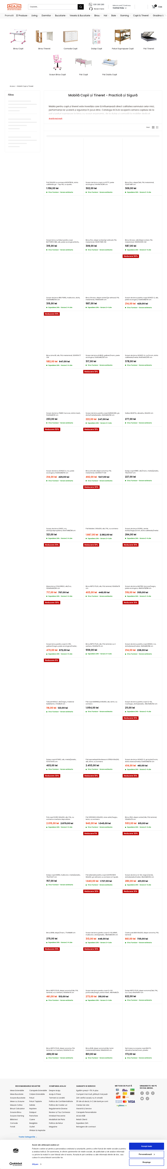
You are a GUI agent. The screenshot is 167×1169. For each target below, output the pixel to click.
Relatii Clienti (81, 1119)
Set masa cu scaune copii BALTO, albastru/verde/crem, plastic (138, 1049)
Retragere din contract (86, 1126)
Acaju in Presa (55, 1094)
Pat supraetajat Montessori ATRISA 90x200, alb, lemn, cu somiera (102, 761)
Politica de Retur (56, 1123)
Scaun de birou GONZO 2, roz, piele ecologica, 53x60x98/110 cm (60, 472)
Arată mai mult (55, 118)
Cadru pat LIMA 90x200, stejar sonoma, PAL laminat (142, 934)
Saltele (32, 1105)
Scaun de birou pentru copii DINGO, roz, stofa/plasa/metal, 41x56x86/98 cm (140, 645)
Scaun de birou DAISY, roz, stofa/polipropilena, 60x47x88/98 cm (61, 530)
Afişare (35, 1164)
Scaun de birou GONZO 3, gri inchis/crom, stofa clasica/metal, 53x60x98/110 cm (141, 761)
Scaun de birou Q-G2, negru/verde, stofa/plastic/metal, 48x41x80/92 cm (139, 876)
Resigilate (33, 1123)
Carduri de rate (82, 1105)
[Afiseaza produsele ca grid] (153, 127)
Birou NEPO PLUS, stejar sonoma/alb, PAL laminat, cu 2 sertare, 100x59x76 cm (62, 992)
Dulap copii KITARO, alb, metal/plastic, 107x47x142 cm (61, 761)
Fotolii (12, 1126)
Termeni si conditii (57, 1098)
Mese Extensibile (17, 1090)
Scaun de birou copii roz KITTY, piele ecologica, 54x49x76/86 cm (100, 184)
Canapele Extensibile (37, 1090)
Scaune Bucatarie (17, 1098)
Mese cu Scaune (17, 1101)
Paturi (31, 1098)
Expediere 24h (82, 1123)
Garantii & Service (84, 1108)
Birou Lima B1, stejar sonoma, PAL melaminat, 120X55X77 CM (98, 472)
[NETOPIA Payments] (125, 1102)
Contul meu (119, 8)
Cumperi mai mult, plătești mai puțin (92, 1094)
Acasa (12, 86)
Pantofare (33, 1116)
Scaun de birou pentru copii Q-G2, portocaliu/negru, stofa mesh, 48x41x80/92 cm (103, 992)
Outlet (32, 1126)
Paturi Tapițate (35, 1101)
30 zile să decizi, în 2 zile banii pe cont (92, 1101)
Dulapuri (32, 1112)
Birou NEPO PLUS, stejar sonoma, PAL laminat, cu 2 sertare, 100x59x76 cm (60, 1049)
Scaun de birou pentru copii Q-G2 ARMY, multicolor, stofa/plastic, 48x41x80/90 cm (102, 934)
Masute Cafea (16, 1105)
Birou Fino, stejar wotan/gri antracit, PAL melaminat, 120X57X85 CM (101, 241)
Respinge (147, 1162)
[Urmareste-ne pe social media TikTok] (147, 1098)
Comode (14, 1123)
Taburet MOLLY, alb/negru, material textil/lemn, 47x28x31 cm (60, 703)
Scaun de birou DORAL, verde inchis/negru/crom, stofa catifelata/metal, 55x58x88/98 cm (142, 530)
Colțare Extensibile (37, 1094)
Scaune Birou (15, 1112)
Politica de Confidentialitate (61, 1101)
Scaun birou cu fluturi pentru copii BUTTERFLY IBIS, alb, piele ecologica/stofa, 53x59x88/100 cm (62, 241)
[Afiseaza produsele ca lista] (157, 127)
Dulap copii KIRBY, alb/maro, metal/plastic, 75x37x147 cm (142, 472)
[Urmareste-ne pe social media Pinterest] (153, 1093)
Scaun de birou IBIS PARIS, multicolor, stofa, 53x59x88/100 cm (63, 299)
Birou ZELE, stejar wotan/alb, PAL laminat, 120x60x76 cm (141, 818)
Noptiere (33, 1108)
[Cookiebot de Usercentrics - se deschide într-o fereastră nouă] (16, 1164)
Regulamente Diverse (58, 1108)
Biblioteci (14, 1119)
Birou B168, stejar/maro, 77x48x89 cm (60, 933)
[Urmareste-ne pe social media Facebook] (142, 1093)
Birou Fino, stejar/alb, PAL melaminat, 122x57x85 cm (139, 184)
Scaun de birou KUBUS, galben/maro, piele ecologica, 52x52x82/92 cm (103, 356)
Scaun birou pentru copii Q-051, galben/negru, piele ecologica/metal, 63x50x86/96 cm (61, 645)
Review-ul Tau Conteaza (59, 1112)
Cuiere (32, 1119)
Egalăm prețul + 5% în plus (87, 1090)
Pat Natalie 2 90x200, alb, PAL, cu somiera (102, 529)
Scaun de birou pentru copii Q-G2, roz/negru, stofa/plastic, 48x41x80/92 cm (141, 703)
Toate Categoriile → (28, 1137)
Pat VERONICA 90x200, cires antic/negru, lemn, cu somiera (101, 818)
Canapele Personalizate (86, 1112)
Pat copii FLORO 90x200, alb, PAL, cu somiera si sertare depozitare (60, 818)
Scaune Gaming (17, 1116)
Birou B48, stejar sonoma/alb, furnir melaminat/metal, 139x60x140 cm (100, 1049)
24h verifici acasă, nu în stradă (89, 1098)
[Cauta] (81, 7)
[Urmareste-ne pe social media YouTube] (142, 1098)
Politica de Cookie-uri (58, 1105)
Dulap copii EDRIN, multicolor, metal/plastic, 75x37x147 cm (63, 876)
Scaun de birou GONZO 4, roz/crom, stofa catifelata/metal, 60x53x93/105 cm (141, 356)
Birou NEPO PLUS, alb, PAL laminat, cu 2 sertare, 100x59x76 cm (101, 645)
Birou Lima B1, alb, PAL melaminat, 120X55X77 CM (63, 356)
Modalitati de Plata (57, 1119)
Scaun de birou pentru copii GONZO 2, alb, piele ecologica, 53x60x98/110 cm (141, 299)
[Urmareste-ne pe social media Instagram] (147, 1093)
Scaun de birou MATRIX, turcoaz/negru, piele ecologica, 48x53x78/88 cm (140, 587)
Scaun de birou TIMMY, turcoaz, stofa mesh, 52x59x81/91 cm (63, 414)
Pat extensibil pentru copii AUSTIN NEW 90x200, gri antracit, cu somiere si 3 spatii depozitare (102, 876)
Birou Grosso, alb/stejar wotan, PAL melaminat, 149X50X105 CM (139, 241)
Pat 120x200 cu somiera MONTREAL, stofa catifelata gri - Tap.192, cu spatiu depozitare (62, 184)
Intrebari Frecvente (57, 1116)
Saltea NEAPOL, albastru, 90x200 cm (139, 413)
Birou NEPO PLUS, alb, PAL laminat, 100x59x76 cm (103, 587)
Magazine (53, 1126)
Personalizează (145, 1154)
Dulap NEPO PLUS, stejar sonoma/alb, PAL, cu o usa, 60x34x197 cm (141, 992)
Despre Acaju (54, 1090)
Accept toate (146, 1146)
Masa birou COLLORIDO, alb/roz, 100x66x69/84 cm (59, 587)
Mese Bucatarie (16, 1094)
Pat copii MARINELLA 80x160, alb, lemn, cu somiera (101, 703)
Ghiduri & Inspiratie (37, 1130)
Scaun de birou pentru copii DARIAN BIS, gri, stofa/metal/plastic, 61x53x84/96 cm (103, 414)
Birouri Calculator (17, 1108)
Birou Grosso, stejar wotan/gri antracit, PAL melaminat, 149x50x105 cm (102, 299)
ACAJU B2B (80, 1116)
